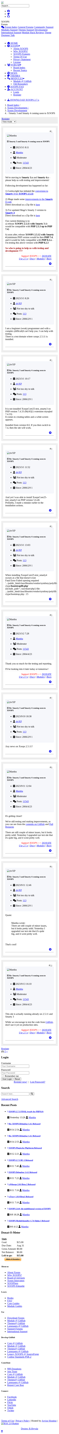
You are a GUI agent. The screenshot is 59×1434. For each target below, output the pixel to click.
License (17, 62)
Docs (32, 258)
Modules (41, 258)
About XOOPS (20, 48)
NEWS (13, 73)
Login (16, 92)
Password (5, 1070)
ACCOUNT (16, 89)
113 (24, 313)
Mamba (19, 152)
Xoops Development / (18, 108)
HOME (14, 43)
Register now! (20, 1082)
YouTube (11, 1405)
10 (51, 965)
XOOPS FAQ (17, 86)
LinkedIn (11, 1399)
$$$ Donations (14, 1369)
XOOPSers (12, 1283)
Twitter (10, 1410)
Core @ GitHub (15, 1343)
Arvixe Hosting (49, 1420)
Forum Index (10, 27)
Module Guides (14, 1306)
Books (10, 1298)
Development (41, 30)
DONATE (46, 256)
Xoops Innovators (15, 1280)
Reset (17, 1079)
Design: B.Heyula (29, 1428)
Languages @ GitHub (17, 1326)
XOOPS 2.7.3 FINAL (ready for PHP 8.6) (25, 1111)
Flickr (10, 1402)
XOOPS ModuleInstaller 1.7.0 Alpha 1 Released (28, 1221)
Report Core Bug (15, 1385)
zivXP (19, 303)
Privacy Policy (23, 1420)
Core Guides (13, 1303)
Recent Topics (20, 70)
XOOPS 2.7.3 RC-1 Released (20, 1160)
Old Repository (20, 84)
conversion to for (26, 192)
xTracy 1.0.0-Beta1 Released (20, 1196)
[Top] (50, 263)
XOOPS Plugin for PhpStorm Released (25, 1148)
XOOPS (14, 46)
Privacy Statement (22, 59)
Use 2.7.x (23, 258)
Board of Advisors (16, 1278)
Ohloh (10, 1408)
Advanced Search (9, 1099)
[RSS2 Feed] (10, 1423)
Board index (13, 105)
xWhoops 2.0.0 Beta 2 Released (21, 1184)
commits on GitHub (35, 824)
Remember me (11, 1076)
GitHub (49, 1022)
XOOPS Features (21, 54)
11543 (26, 162)
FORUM (15, 65)
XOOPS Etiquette (16, 1286)
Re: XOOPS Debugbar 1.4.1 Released (24, 1124)
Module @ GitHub (22, 81)
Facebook (12, 1397)
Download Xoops (15, 1318)
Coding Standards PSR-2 (19, 1357)
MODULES (16, 78)
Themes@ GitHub (16, 1323)
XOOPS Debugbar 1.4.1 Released (22, 1172)
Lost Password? (37, 1082)
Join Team (12, 1371)
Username (6, 1063)
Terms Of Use (20, 56)
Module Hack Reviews (33, 32)
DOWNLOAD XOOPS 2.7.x (24, 100)
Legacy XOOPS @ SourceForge (23, 1354)
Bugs (49, 258)
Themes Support (26, 30)
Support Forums (15, 1328)
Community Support (43, 27)
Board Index (19, 67)
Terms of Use (7, 1420)
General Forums (25, 27)
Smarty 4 (10, 213)
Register (17, 95)
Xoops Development (17, 110)
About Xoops (13, 1272)
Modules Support (9, 30)
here (38, 204)
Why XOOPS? (20, 51)
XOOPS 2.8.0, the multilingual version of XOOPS (29, 1209)
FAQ (9, 1300)
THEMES (15, 75)
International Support (11, 32)
